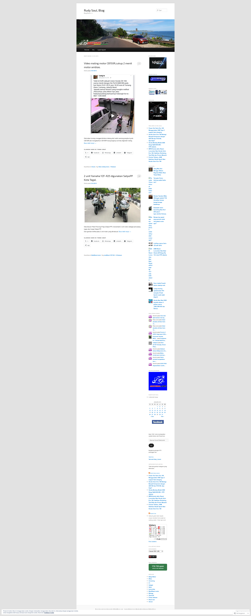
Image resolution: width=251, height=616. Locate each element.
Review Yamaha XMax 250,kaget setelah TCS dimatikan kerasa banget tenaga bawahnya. (160, 200)
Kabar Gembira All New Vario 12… (159, 322)
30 (160, 414)
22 (157, 412)
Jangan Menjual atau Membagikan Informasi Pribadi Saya (140, 609)
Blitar (150, 579)
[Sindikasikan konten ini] (149, 473)
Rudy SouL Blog (94, 10)
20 (152, 412)
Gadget (151, 585)
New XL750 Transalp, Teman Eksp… (159, 344)
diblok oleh (159, 568)
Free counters (152, 541)
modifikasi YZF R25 (109, 255)
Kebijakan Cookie (49, 613)
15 (157, 410)
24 (162, 412)
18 (165, 410)
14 (155, 410)
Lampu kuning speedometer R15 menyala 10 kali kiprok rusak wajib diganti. (159, 293)
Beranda (86, 50)
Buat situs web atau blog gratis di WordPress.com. (109, 609)
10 (139, 176)
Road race (152, 599)
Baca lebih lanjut (90, 143)
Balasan (113, 167)
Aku (93, 50)
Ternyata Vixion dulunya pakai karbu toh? (160, 180)
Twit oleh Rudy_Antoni (155, 459)
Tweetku (151, 457)
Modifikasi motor (96, 255)
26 (150, 414)
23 (160, 412)
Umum (93, 167)
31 (162, 414)
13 (152, 410)
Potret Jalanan (153, 597)
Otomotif (151, 595)
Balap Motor (152, 577)
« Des (152, 416)
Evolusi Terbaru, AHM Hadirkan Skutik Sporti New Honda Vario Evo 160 (157, 159)
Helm (150, 587)
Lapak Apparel (102, 50)
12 (150, 410)
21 (155, 412)
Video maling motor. (103, 167)
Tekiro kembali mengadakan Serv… (159, 359)
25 (165, 412)
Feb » (162, 416)
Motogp (151, 593)
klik (151, 445)
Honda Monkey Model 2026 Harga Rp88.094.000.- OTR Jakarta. (157, 145)
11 (165, 408)
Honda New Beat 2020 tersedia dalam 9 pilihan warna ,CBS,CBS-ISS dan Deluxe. (160, 304)
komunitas (152, 589)
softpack (155, 342)
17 (162, 410)
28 (155, 414)
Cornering (152, 581)
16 (160, 410)
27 (152, 414)
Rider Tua (153, 513)
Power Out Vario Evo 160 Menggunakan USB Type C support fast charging (157, 130)
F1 (149, 583)
